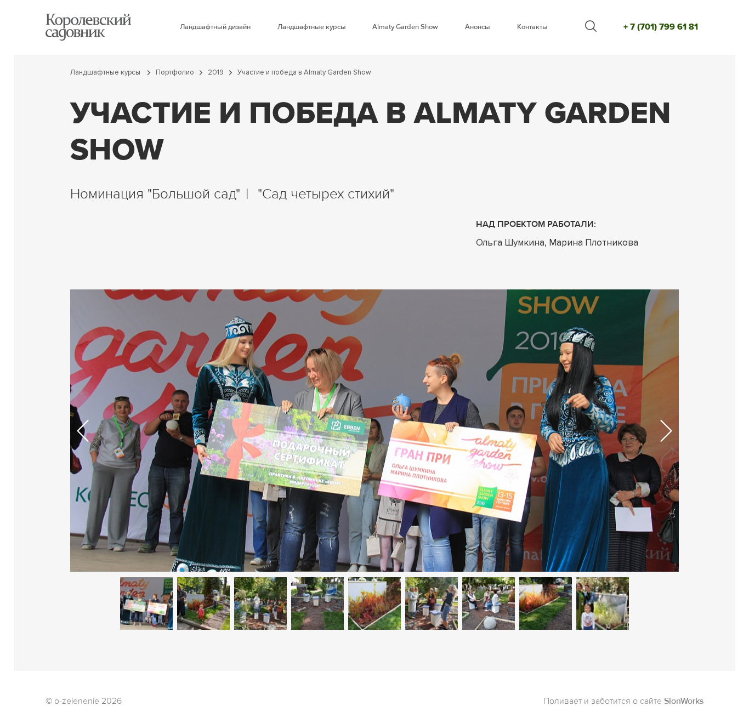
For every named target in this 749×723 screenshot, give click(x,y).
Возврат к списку (53, 676)
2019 (216, 73)
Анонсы (477, 27)
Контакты (532, 27)
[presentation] (83, 431)
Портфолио (175, 73)
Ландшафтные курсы (311, 27)
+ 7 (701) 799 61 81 (660, 26)
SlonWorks (683, 701)
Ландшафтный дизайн (215, 27)
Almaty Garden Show (405, 27)
